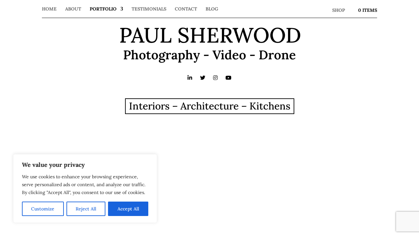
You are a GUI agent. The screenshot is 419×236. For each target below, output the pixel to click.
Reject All (86, 209)
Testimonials (149, 9)
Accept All (128, 209)
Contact (186, 9)
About (73, 9)
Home (49, 9)
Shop (338, 10)
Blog (212, 9)
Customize (42, 209)
